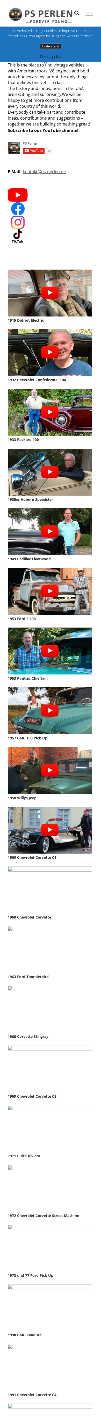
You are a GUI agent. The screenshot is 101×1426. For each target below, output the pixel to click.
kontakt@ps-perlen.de (44, 171)
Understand (50, 46)
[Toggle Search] (76, 12)
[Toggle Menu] (89, 13)
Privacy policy (50, 56)
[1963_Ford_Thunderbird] (50, 927)
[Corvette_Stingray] (50, 987)
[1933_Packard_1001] (50, 390)
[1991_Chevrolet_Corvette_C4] (50, 1345)
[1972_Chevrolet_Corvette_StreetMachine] (50, 1166)
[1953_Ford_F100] (50, 569)
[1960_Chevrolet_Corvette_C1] (50, 808)
